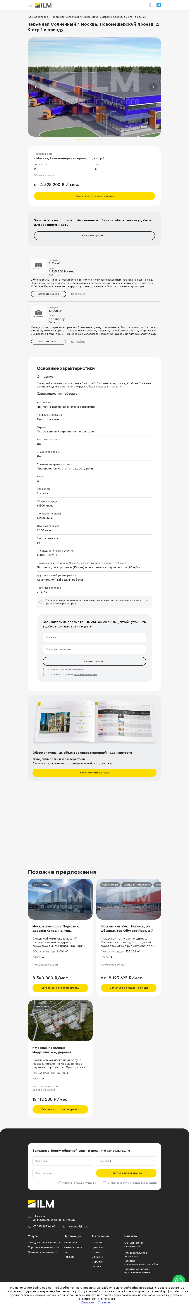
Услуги (33, 1236)
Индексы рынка (73, 1247)
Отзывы (96, 1266)
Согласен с (65, 669)
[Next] (153, 87)
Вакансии (98, 1257)
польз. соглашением (72, 669)
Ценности (98, 1247)
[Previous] (36, 87)
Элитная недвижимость (42, 1252)
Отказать (104, 1302)
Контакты (130, 1236)
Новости (69, 1257)
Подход (96, 1252)
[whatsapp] (178, 1281)
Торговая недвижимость (43, 1247)
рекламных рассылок (85, 674)
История (97, 1242)
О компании (100, 1236)
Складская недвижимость (44, 1242)
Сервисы (97, 1261)
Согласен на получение (72, 674)
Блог (67, 1252)
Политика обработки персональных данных (137, 1271)
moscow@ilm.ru (77, 1226)
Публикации (72, 1236)
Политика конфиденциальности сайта (141, 1263)
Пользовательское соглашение (135, 1254)
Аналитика (70, 1242)
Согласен (87, 1302)
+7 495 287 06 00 (44, 1226)
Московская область (45, 964)
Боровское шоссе (43, 1090)
